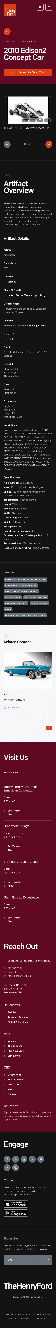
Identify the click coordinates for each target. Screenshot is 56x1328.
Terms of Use (41, 1319)
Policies (22, 1314)
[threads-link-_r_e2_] (24, 1159)
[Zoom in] (25, 120)
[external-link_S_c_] (28, 976)
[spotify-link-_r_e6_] (15, 1167)
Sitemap (25, 1319)
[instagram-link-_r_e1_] (15, 1159)
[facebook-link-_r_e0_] (7, 1159)
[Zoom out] (32, 120)
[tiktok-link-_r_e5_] (7, 1167)
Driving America (38, 326)
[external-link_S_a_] (28, 968)
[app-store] (16, 1204)
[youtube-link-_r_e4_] (40, 1159)
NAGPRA (9, 1314)
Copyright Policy (41, 1314)
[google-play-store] (16, 1213)
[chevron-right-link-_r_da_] (49, 728)
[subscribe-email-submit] (47, 1260)
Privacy (12, 1319)
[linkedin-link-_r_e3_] (32, 1159)
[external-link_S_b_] (28, 972)
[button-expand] (47, 657)
